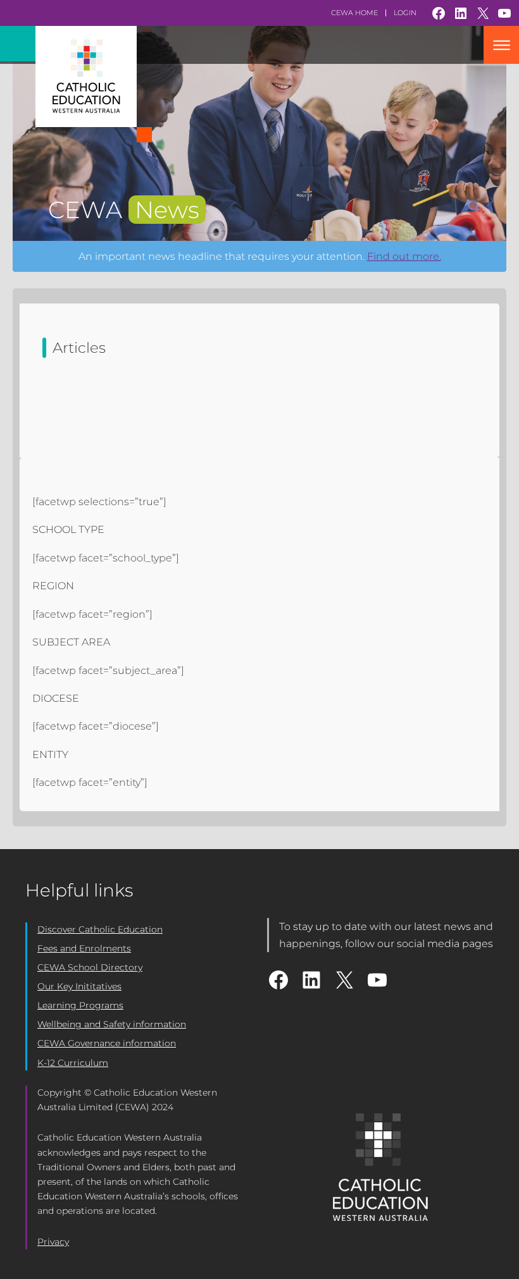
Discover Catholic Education (100, 929)
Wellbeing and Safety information (111, 1024)
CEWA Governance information (106, 1043)
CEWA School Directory (89, 967)
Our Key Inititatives (79, 986)
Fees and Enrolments (84, 948)
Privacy (53, 1242)
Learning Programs (80, 1005)
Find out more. (404, 256)
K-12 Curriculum (72, 1063)
